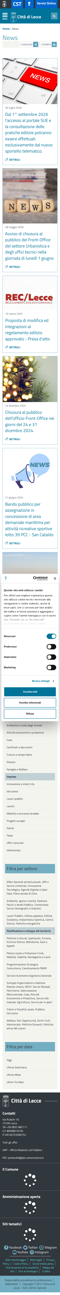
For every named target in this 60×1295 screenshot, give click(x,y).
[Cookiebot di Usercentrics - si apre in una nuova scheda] (35, 578)
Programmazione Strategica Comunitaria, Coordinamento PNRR (27, 966)
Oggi (9, 1060)
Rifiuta (30, 713)
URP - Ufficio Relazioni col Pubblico (22, 1150)
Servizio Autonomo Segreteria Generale (29, 976)
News (15, 29)
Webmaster (11, 1284)
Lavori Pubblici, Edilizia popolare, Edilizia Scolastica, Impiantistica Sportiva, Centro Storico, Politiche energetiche (30, 919)
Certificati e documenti (19, 747)
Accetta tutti (30, 691)
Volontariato (13, 850)
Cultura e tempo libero (19, 755)
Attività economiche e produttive (25, 732)
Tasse (10, 835)
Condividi (26, 44)
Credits (46, 1271)
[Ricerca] (54, 16)
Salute (10, 828)
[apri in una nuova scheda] (5, 4)
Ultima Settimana (17, 1067)
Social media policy (43, 1264)
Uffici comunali (15, 843)
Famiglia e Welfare (17, 769)
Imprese (11, 777)
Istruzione (12, 791)
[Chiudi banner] (55, 578)
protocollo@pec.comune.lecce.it (26, 1158)
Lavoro (10, 806)
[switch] (51, 646)
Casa (9, 740)
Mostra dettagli (41, 681)
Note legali (36, 1260)
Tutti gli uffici (10, 1142)
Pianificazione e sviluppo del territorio (29, 931)
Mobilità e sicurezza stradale (23, 813)
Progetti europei (16, 821)
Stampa (46, 44)
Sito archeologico (28, 1271)
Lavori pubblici (15, 799)
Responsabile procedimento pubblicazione (28, 1280)
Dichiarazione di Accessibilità (22, 1267)
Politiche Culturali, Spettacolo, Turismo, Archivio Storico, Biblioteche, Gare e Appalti (29, 942)
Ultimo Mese (14, 1075)
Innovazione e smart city (20, 784)
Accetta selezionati (30, 702)
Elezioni (11, 762)
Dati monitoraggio (16, 1260)
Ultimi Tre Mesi (15, 1082)
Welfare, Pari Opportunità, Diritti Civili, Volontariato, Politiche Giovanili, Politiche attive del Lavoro (30, 1024)
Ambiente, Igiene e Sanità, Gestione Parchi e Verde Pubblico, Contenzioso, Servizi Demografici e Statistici (28, 905)
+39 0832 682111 (16, 1127)
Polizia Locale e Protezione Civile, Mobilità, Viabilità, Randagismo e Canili (28, 955)
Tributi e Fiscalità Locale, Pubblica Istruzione (26, 1011)
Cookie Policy (21, 1264)
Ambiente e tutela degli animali (24, 725)
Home (5, 29)
